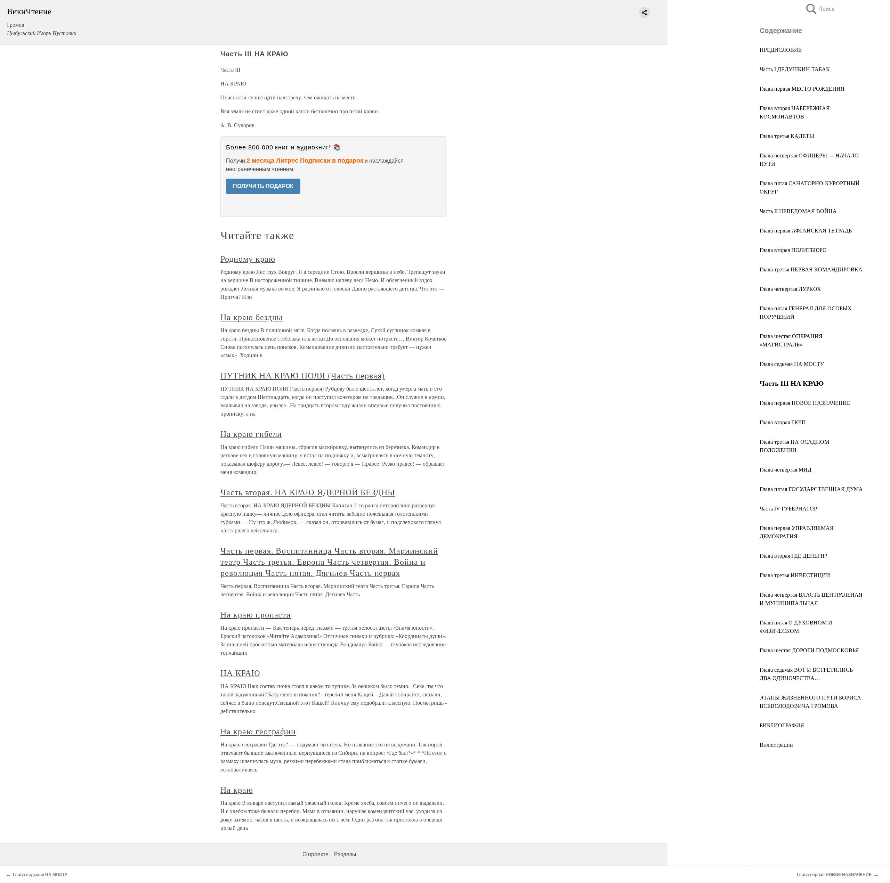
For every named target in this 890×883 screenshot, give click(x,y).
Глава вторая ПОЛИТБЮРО (793, 249)
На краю (236, 789)
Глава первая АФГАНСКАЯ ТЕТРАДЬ (806, 230)
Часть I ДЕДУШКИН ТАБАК (795, 69)
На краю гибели (251, 433)
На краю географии (258, 731)
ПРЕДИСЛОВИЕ (781, 49)
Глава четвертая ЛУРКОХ (790, 288)
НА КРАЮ (240, 672)
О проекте (315, 854)
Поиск (819, 9)
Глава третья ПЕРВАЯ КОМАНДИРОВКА (811, 269)
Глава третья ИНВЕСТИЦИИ (795, 575)
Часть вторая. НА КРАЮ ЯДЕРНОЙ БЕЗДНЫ (307, 492)
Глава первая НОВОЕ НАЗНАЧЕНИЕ (805, 402)
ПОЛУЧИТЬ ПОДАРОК (263, 186)
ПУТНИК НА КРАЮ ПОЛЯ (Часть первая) (302, 375)
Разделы (345, 854)
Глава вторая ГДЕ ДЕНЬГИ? (793, 555)
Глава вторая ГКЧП (783, 422)
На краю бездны (251, 316)
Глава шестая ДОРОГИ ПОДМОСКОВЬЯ (809, 650)
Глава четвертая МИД (785, 469)
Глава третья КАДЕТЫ (787, 135)
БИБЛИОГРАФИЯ (782, 725)
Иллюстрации (776, 744)
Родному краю (247, 258)
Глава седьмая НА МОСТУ (792, 363)
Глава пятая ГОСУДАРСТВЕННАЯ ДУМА (811, 488)
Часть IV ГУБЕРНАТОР (788, 508)
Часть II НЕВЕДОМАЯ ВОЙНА (798, 210)
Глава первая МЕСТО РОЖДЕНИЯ (802, 88)
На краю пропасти (255, 614)
